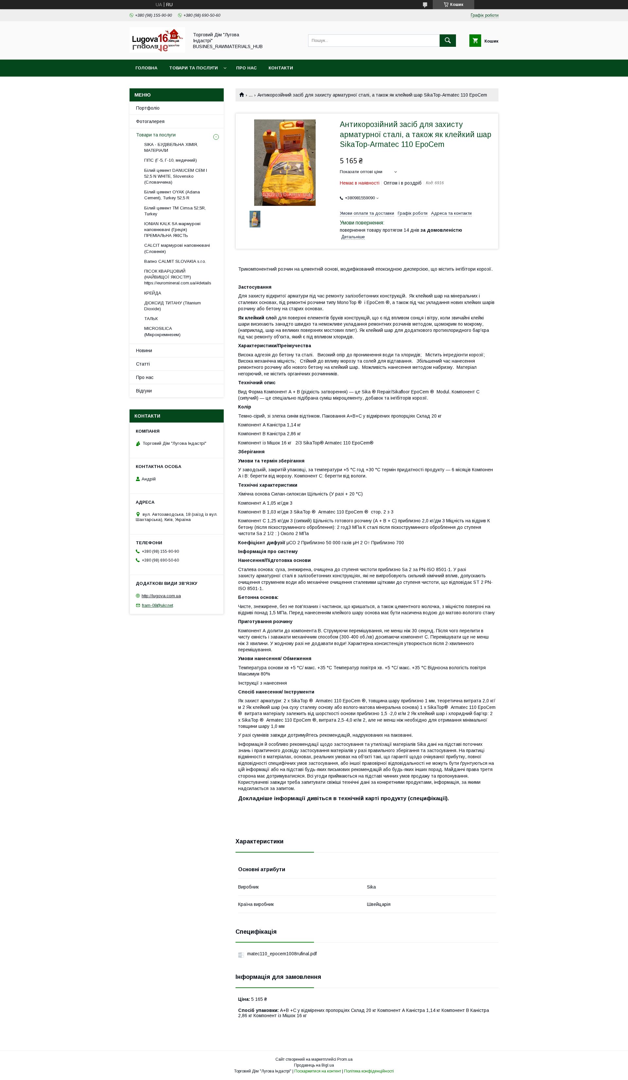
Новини (144, 350)
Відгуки (144, 390)
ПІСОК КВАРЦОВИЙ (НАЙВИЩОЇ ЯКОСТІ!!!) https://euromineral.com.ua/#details (177, 277)
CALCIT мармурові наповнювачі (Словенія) (177, 248)
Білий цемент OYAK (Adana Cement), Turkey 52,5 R (172, 194)
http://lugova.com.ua (161, 595)
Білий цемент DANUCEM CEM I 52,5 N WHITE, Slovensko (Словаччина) (175, 176)
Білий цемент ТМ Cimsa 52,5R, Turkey (175, 211)
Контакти (281, 67)
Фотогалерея (150, 121)
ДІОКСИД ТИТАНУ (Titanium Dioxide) (172, 305)
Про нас (246, 67)
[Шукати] (448, 40)
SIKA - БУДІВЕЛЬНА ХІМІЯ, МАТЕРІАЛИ (171, 147)
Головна (146, 67)
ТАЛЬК (151, 318)
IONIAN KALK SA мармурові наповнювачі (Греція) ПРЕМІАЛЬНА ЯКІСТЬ (172, 229)
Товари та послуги (193, 67)
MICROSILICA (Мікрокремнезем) (162, 331)
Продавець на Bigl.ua (314, 1065)
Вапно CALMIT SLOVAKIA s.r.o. (175, 261)
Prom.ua (345, 1059)
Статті (143, 364)
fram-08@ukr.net (157, 605)
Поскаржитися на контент (317, 1071)
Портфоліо (148, 108)
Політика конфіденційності (369, 1071)
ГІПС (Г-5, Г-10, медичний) (170, 160)
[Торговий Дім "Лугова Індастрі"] (157, 51)
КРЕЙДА (152, 293)
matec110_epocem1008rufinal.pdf (282, 953)
